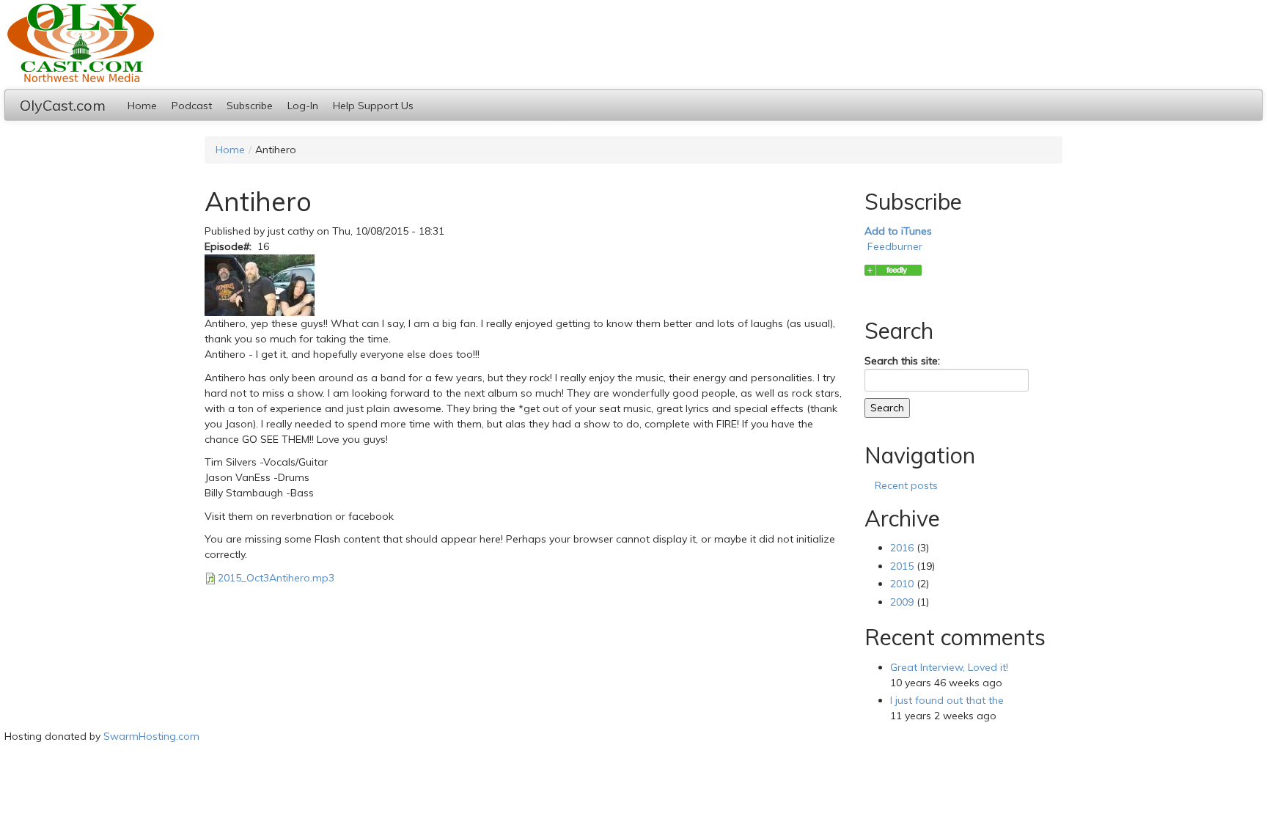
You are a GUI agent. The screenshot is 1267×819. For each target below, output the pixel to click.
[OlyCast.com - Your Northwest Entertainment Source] (893, 269)
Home (142, 105)
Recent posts (906, 485)
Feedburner (894, 246)
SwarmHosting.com (151, 736)
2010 (902, 583)
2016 (902, 547)
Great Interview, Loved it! (949, 667)
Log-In (302, 105)
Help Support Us (373, 105)
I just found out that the (947, 700)
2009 (902, 602)
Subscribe (250, 105)
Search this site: (902, 360)
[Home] (635, 42)
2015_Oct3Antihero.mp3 (276, 577)
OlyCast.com (63, 105)
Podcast (192, 105)
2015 (902, 566)
